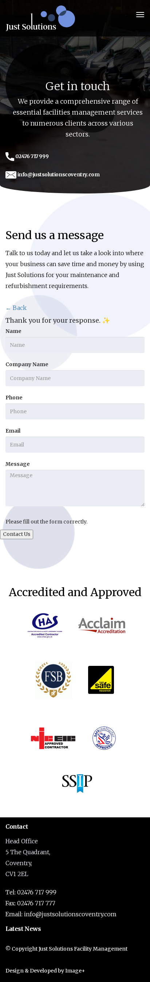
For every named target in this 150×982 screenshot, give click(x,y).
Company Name (26, 364)
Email (12, 430)
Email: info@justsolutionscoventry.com (61, 914)
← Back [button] (16, 307)
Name (13, 331)
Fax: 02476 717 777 (30, 903)
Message (17, 464)
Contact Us (16, 534)
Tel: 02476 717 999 (30, 892)
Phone (14, 397)
